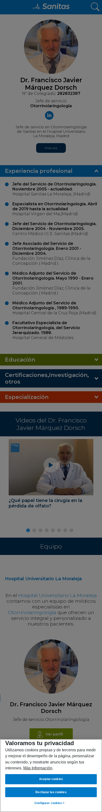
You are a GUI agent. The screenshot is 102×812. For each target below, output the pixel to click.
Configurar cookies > (49, 803)
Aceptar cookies (51, 779)
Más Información (37, 768)
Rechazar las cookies (50, 792)
